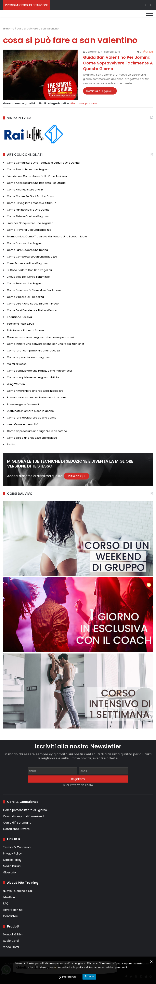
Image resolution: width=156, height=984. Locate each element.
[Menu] (149, 17)
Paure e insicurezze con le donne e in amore (36, 397)
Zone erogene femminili (23, 404)
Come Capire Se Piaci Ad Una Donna (31, 196)
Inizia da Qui (76, 476)
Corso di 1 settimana (17, 823)
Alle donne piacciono (84, 103)
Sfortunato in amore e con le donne (30, 411)
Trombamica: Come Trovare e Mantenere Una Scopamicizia (47, 236)
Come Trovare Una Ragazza (25, 283)
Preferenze (69, 976)
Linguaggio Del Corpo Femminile (28, 277)
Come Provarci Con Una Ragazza (29, 230)
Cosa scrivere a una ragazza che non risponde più (40, 337)
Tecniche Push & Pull (20, 324)
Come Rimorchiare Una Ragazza (28, 169)
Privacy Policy (12, 854)
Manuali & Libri (13, 934)
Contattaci (10, 916)
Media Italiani (12, 866)
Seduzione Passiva (19, 317)
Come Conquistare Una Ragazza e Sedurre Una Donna (43, 163)
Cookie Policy (12, 860)
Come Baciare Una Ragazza (25, 243)
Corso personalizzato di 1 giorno (25, 810)
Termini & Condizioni (17, 847)
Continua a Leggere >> (100, 91)
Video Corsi (11, 947)
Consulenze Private (16, 829)
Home (9, 28)
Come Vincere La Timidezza (25, 297)
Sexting (11, 444)
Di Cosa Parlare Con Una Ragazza (29, 270)
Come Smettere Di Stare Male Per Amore (34, 290)
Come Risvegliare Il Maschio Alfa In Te (31, 203)
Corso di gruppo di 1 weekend (23, 816)
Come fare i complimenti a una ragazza (33, 350)
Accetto (89, 976)
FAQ (6, 904)
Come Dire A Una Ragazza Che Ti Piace (33, 304)
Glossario (9, 872)
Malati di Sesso (17, 364)
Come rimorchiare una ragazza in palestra (35, 391)
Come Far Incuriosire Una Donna (28, 210)
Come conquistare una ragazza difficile (33, 377)
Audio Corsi (11, 941)
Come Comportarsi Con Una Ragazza (32, 257)
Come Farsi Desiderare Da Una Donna (32, 310)
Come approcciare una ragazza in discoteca (37, 431)
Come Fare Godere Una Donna (27, 250)
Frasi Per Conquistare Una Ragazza (30, 223)
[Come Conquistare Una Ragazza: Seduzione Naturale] (30, 16)
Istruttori (9, 897)
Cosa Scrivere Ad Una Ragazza (27, 263)
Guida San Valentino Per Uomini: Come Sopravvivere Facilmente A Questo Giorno (118, 63)
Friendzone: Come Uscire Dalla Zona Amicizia (37, 176)
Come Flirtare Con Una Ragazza (28, 216)
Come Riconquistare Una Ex (25, 189)
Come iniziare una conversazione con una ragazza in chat (45, 344)
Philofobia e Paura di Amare (25, 330)
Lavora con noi (13, 910)
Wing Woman (16, 384)
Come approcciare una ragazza (28, 357)
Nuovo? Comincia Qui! (18, 891)
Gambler (90, 51)
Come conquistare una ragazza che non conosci (39, 371)
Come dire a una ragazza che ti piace (32, 438)
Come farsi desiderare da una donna (31, 418)
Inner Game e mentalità (22, 424)
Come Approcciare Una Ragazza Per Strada (36, 183)
